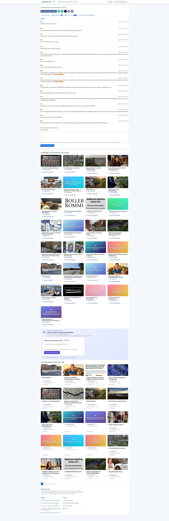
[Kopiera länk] (72, 11)
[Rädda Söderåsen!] (95, 186)
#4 (119, 39)
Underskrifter (71, 15)
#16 (119, 115)
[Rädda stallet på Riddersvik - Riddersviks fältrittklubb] (118, 230)
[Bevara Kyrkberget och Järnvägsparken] (95, 295)
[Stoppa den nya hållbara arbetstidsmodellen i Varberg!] (118, 273)
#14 (119, 103)
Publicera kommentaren (47, 145)
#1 (119, 21)
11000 (42, 18)
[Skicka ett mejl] (68, 11)
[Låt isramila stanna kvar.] (95, 272)
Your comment (44, 130)
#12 (119, 91)
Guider (43, 498)
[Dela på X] (65, 11)
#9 (119, 70)
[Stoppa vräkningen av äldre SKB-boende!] (95, 230)
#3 (119, 34)
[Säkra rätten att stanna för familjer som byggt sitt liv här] (118, 165)
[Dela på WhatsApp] (58, 11)
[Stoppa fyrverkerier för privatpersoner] (118, 295)
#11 (119, 85)
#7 (119, 59)
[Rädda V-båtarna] (51, 272)
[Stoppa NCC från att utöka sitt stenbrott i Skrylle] (95, 165)
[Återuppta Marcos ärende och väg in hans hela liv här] (73, 251)
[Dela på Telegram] (62, 11)
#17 (119, 120)
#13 (119, 96)
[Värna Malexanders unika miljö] (73, 164)
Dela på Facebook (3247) (49, 11)
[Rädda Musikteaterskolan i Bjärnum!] (73, 229)
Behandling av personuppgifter (87, 15)
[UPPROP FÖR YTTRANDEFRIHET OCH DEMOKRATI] (73, 295)
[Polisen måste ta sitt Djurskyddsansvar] (118, 187)
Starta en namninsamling (120, 1)
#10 (119, 78)
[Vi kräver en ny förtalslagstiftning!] (51, 164)
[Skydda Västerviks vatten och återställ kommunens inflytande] (51, 230)
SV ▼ (55, 1)
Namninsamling (45, 15)
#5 (119, 46)
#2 (119, 28)
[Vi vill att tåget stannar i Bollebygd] (73, 207)
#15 (119, 109)
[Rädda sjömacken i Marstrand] (51, 294)
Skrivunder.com (46, 2)
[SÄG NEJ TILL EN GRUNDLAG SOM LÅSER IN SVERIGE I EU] (118, 251)
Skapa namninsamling (52, 352)
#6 (119, 52)
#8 (119, 65)
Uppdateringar (57, 15)
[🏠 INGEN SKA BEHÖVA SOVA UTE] (95, 207)
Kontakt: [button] (76, 1)
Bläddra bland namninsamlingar (65, 1)
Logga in (110, 1)
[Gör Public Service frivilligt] (51, 186)
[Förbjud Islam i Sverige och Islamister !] (118, 207)
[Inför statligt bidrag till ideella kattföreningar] (51, 208)
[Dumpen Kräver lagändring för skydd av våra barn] (95, 251)
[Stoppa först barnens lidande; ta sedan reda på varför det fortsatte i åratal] (51, 251)
